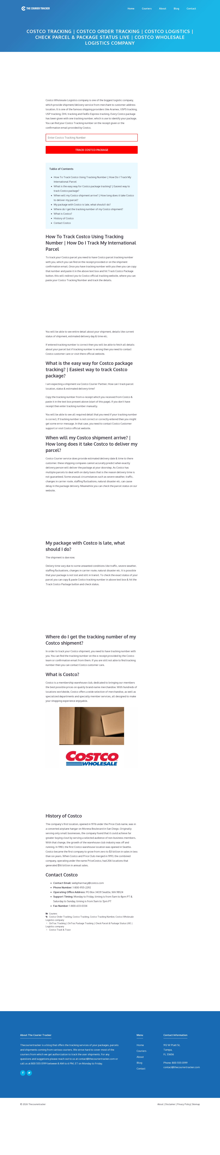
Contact (191, 8)
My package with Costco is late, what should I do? (82, 204)
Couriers (147, 8)
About (162, 8)
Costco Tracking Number (102, 916)
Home (131, 8)
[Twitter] (29, 1073)
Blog (176, 8)
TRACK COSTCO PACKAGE (91, 149)
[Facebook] (22, 1073)
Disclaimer (170, 1104)
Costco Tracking (81, 916)
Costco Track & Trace (60, 929)
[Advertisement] (92, 76)
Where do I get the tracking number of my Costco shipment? (88, 209)
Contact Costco (62, 222)
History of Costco (64, 218)
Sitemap (196, 1104)
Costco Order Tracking (60, 916)
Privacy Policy (184, 1104)
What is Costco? (63, 213)
